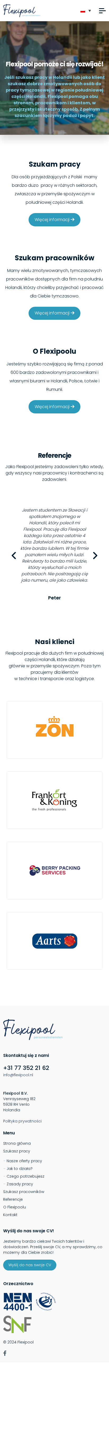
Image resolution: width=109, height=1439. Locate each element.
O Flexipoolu (14, 1207)
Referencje (13, 1199)
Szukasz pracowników (23, 1191)
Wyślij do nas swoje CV (29, 1265)
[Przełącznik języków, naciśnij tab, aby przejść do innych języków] (86, 10)
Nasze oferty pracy (24, 1161)
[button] (102, 10)
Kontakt (10, 1214)
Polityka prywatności (22, 1121)
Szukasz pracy (16, 1151)
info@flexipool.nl (18, 1075)
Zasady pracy (20, 1184)
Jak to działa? (20, 1168)
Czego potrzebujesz (25, 1176)
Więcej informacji (53, 220)
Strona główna (17, 1143)
